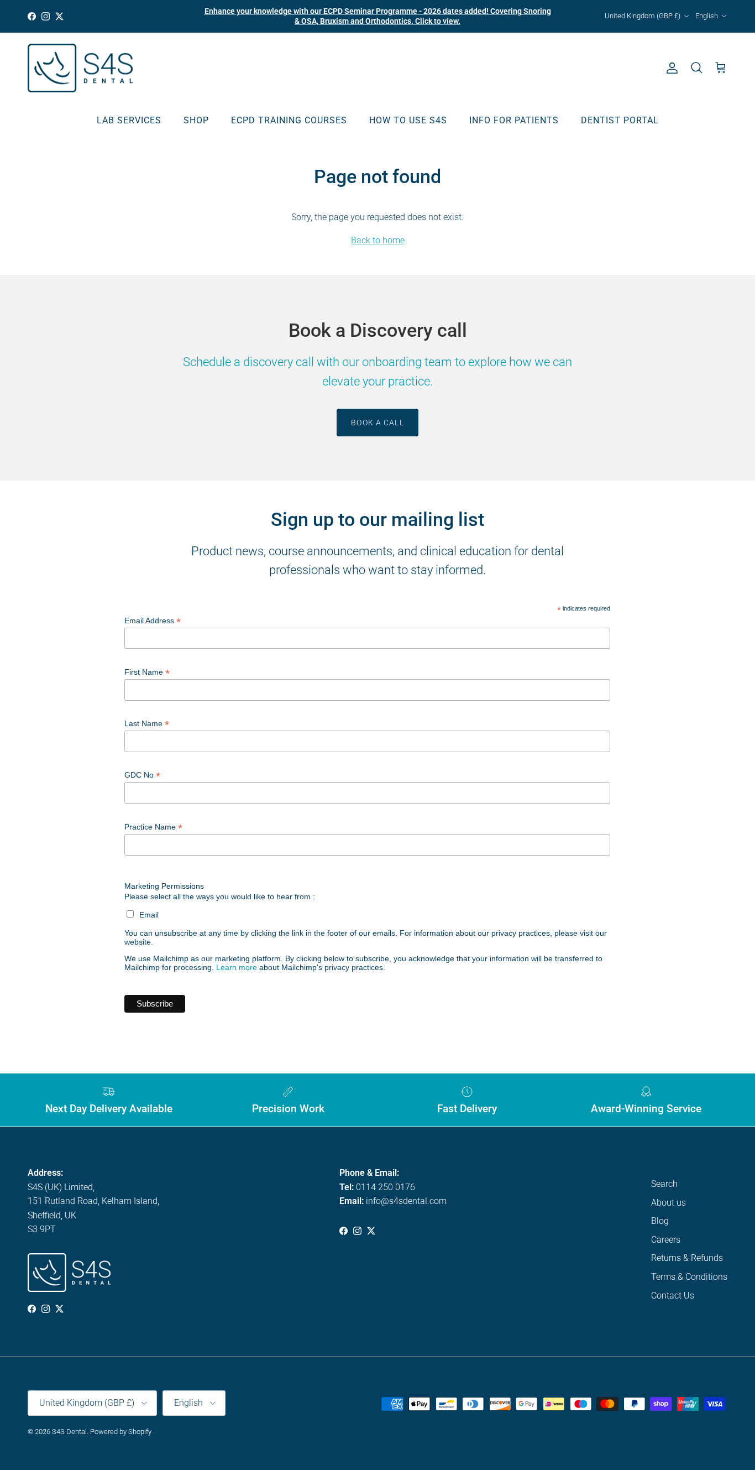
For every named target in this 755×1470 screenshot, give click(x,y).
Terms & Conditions (689, 1276)
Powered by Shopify (120, 1431)
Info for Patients (514, 120)
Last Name (146, 723)
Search (664, 1184)
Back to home (378, 240)
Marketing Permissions (164, 886)
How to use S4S (408, 120)
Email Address (152, 621)
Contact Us (672, 1295)
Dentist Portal (620, 120)
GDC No (142, 775)
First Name (147, 672)
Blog (660, 1221)
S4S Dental (69, 1431)
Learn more (236, 967)
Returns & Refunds (687, 1258)
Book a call (377, 422)
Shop (196, 120)
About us (668, 1202)
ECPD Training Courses (289, 120)
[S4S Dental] (80, 68)
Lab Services (129, 120)
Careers (665, 1239)
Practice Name (153, 827)
